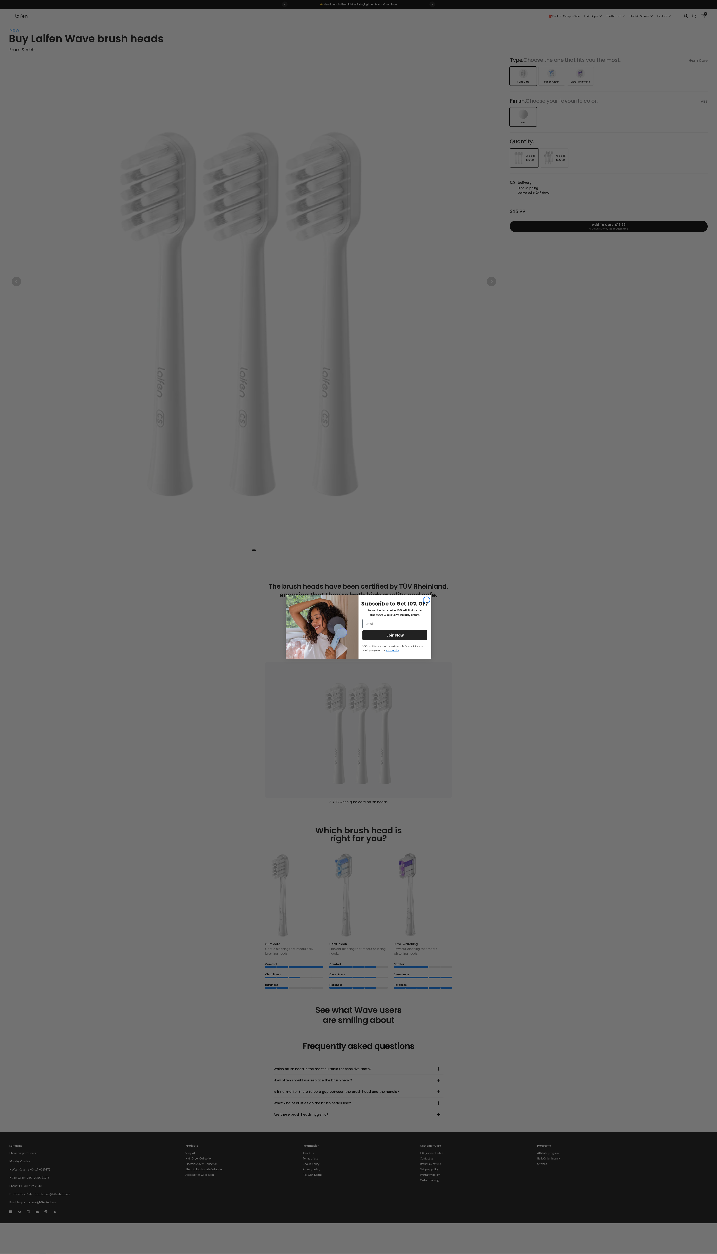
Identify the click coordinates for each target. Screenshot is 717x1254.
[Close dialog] (426, 600)
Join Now (395, 635)
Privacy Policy (392, 650)
